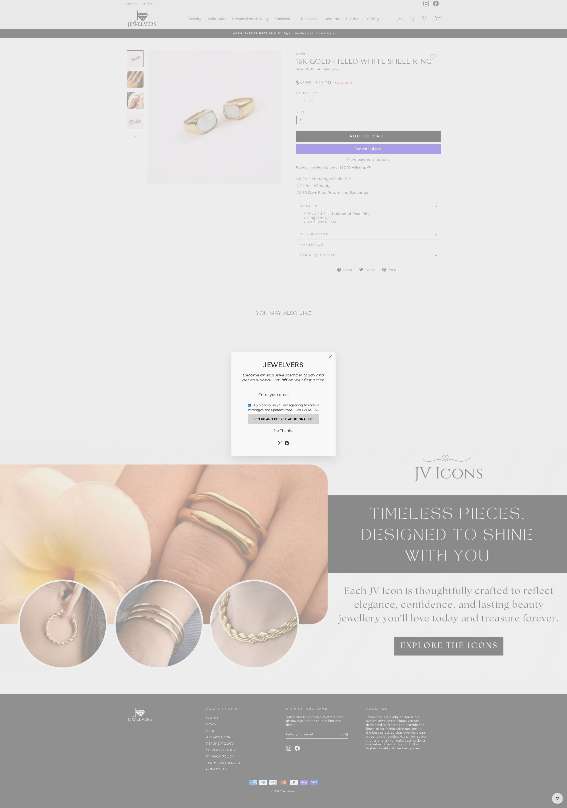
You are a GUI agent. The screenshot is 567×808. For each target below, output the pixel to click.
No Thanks (283, 430)
